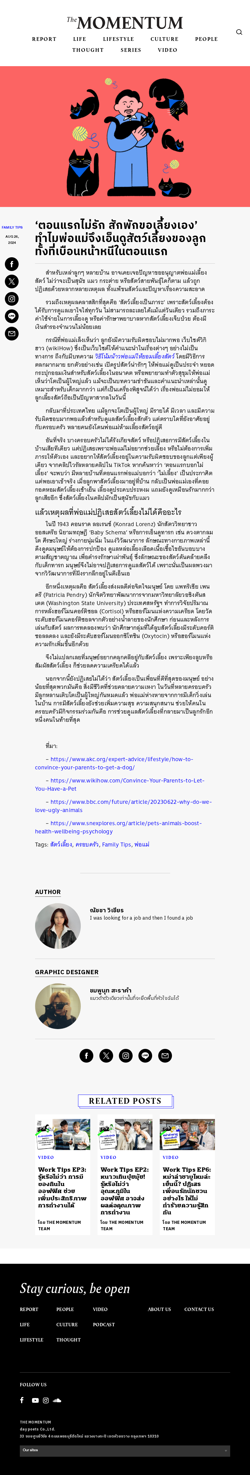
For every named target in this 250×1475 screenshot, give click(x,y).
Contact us (199, 1309)
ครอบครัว (87, 844)
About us (159, 1309)
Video (168, 49)
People (206, 38)
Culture (165, 38)
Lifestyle (118, 38)
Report (44, 38)
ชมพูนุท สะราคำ (110, 991)
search (239, 32)
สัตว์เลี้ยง (61, 844)
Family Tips (12, 228)
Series (131, 49)
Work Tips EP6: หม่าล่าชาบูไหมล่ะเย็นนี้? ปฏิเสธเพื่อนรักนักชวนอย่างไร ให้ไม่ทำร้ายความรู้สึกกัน (187, 1191)
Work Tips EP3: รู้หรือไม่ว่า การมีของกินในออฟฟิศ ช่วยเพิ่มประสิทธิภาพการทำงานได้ (62, 1187)
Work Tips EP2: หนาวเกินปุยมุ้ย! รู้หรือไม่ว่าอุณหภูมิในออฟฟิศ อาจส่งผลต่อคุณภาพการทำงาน (125, 1191)
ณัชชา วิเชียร (107, 911)
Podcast (104, 1325)
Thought (88, 49)
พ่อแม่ (141, 844)
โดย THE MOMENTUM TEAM (59, 1225)
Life (79, 38)
